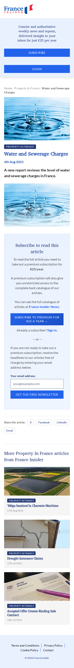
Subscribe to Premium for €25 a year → (37, 319)
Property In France (26, 88)
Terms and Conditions (25, 645)
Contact (48, 650)
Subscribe (37, 52)
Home (8, 88)
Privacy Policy (53, 645)
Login (37, 69)
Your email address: (23, 376)
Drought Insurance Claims (25, 558)
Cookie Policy (29, 650)
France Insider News (44, 307)
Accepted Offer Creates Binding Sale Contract (31, 613)
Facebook (44, 422)
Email (9, 430)
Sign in (52, 330)
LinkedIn (62, 422)
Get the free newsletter (37, 394)
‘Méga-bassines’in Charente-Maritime (32, 505)
